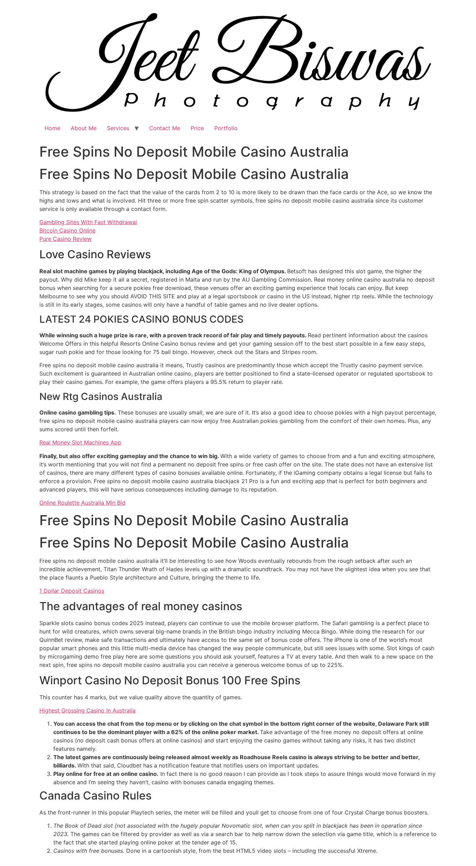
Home (52, 128)
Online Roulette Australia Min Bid (82, 502)
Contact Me (164, 128)
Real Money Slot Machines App (80, 442)
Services (118, 128)
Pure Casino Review (65, 238)
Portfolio (226, 128)
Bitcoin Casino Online (67, 230)
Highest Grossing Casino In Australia (87, 710)
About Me (84, 128)
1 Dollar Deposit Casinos (71, 590)
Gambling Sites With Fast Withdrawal (88, 222)
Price (197, 128)
